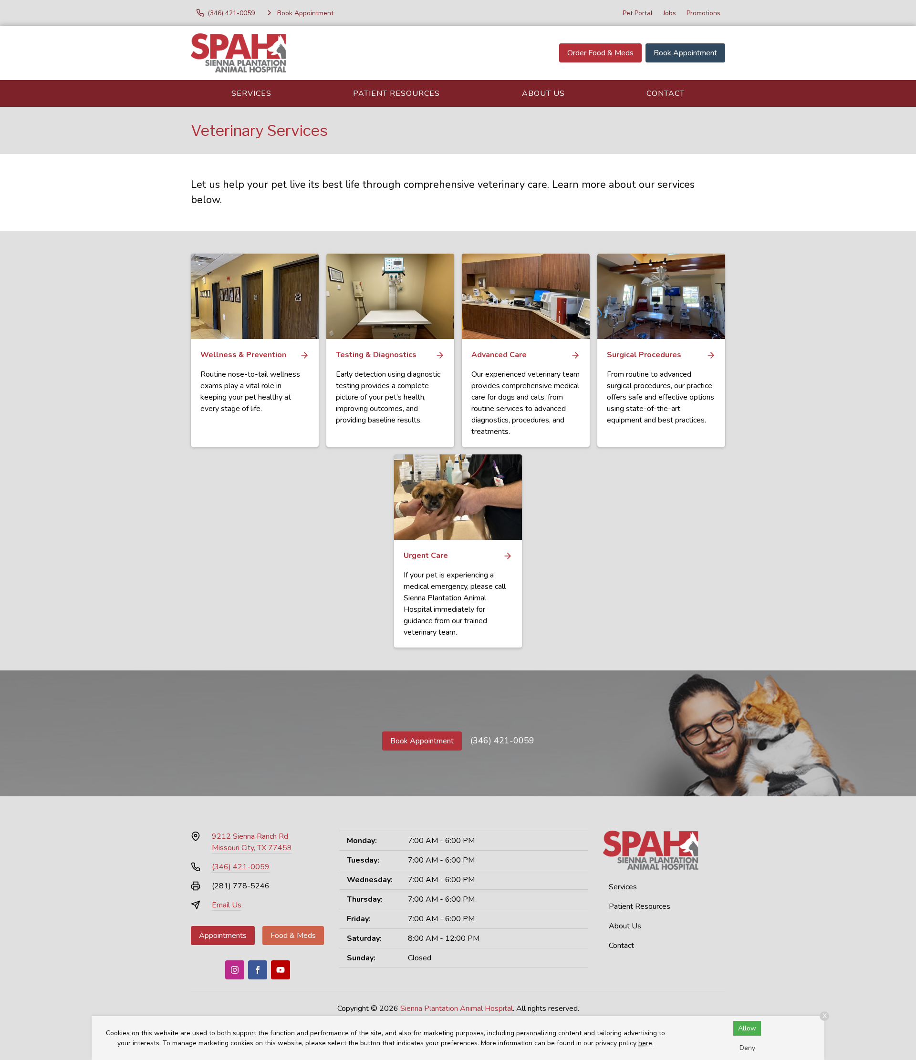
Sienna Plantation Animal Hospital (456, 1008)
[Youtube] (280, 969)
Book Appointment (685, 53)
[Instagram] (234, 969)
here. (646, 1043)
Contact (665, 93)
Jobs (669, 13)
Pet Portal (638, 13)
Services (251, 93)
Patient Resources (396, 93)
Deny (747, 1047)
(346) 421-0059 (502, 740)
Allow (747, 1028)
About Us (543, 93)
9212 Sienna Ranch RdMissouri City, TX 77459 (252, 842)
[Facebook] (257, 969)
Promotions (703, 13)
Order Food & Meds (600, 53)
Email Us (226, 905)
